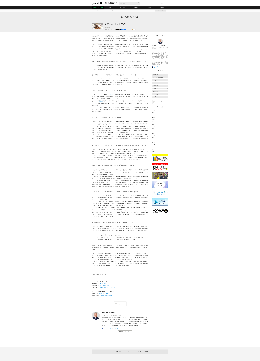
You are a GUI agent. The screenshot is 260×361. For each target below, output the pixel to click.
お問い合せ (140, 351)
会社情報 (146, 351)
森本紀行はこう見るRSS (161, 10)
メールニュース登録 (159, 3)
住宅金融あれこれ (103, 283)
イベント (111, 7)
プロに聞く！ (123, 7)
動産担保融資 (112, 94)
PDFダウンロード (121, 303)
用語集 (149, 7)
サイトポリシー (126, 351)
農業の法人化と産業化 (104, 293)
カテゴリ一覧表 (160, 101)
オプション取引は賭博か (104, 285)
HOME (93, 10)
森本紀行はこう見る (98, 7)
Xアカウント (116, 328)
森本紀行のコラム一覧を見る (125, 331)
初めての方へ (118, 351)
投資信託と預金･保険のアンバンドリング (108, 287)
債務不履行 (100, 101)
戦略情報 (136, 7)
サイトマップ (133, 351)
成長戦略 (107, 27)
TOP (113, 351)
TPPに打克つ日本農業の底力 (105, 295)
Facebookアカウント (107, 328)
